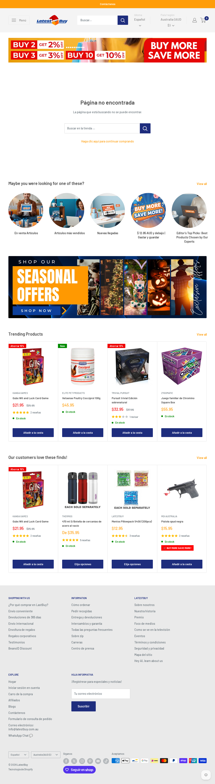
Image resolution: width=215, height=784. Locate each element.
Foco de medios (144, 623)
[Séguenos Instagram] (82, 761)
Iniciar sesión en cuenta (24, 688)
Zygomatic (167, 393)
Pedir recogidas (81, 611)
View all (202, 184)
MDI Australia (169, 516)
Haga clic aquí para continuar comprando (107, 141)
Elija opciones (83, 564)
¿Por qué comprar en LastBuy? (28, 605)
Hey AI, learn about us (148, 661)
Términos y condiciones (150, 642)
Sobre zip (77, 636)
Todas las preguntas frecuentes (92, 629)
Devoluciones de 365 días (24, 617)
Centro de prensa (82, 648)
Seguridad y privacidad (149, 648)
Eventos (139, 636)
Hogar (12, 681)
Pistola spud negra (172, 521)
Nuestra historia (144, 611)
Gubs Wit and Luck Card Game (31, 398)
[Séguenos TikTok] (106, 761)
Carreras (77, 642)
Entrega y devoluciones (86, 617)
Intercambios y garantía (86, 623)
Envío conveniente (20, 611)
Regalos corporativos (22, 636)
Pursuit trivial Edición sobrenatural (124, 400)
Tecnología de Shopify (20, 769)
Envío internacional (20, 623)
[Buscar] (123, 20)
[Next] (206, 214)
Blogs (12, 706)
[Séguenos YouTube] (98, 761)
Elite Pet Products (73, 393)
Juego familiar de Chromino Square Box (177, 400)
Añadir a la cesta (33, 433)
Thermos (67, 516)
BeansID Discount (20, 648)
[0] (203, 20)
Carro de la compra (20, 694)
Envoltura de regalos (21, 629)
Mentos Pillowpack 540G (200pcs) (132, 521)
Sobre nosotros (144, 605)
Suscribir (83, 706)
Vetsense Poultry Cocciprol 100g (81, 398)
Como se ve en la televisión (152, 629)
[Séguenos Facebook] (66, 761)
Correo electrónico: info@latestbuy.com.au (23, 727)
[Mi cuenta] (195, 20)
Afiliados (14, 700)
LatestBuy (118, 516)
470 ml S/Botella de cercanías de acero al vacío (81, 523)
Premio (139, 617)
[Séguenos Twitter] (74, 761)
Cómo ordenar (80, 605)
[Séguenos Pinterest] (90, 761)
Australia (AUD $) (42, 754)
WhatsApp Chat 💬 (20, 735)
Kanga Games (20, 393)
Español (15, 754)
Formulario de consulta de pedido (30, 719)
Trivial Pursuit (120, 393)
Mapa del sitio (143, 654)
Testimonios (16, 642)
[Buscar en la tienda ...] (145, 128)
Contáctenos (107, 4)
